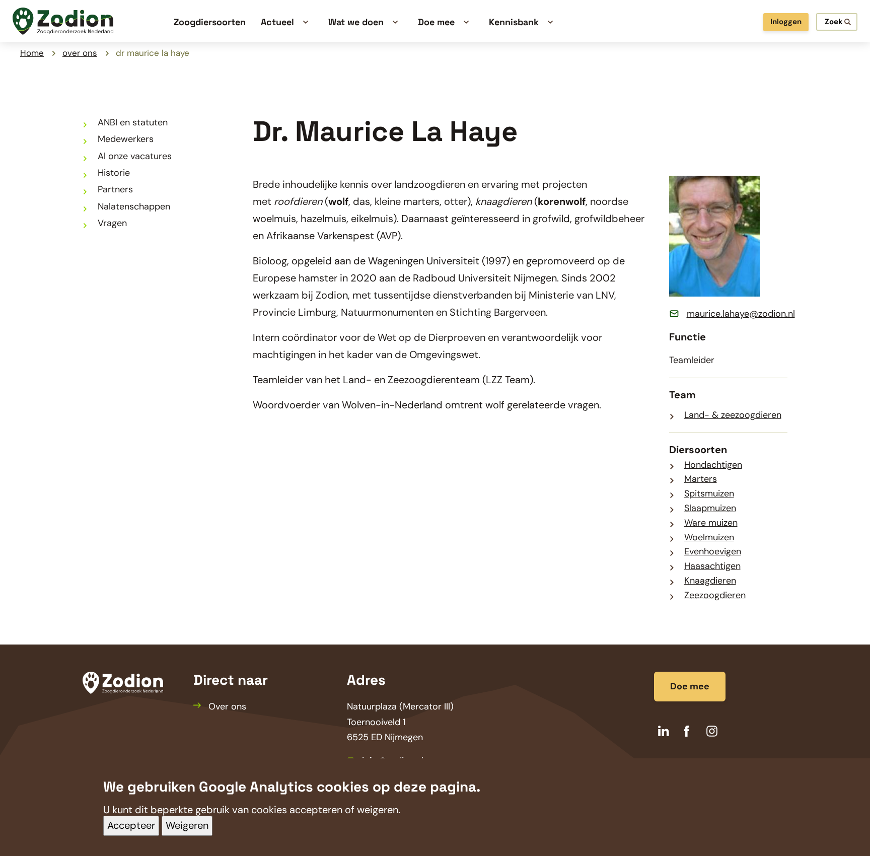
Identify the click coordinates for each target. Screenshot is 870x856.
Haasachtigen (712, 566)
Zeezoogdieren (715, 595)
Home (32, 52)
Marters (700, 479)
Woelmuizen (709, 537)
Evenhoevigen (712, 551)
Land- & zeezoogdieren (732, 415)
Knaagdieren (710, 581)
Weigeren (187, 825)
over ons (79, 52)
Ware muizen (711, 523)
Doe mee (689, 686)
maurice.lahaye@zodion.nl (741, 314)
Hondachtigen (713, 465)
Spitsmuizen (709, 493)
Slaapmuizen (710, 508)
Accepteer (131, 825)
